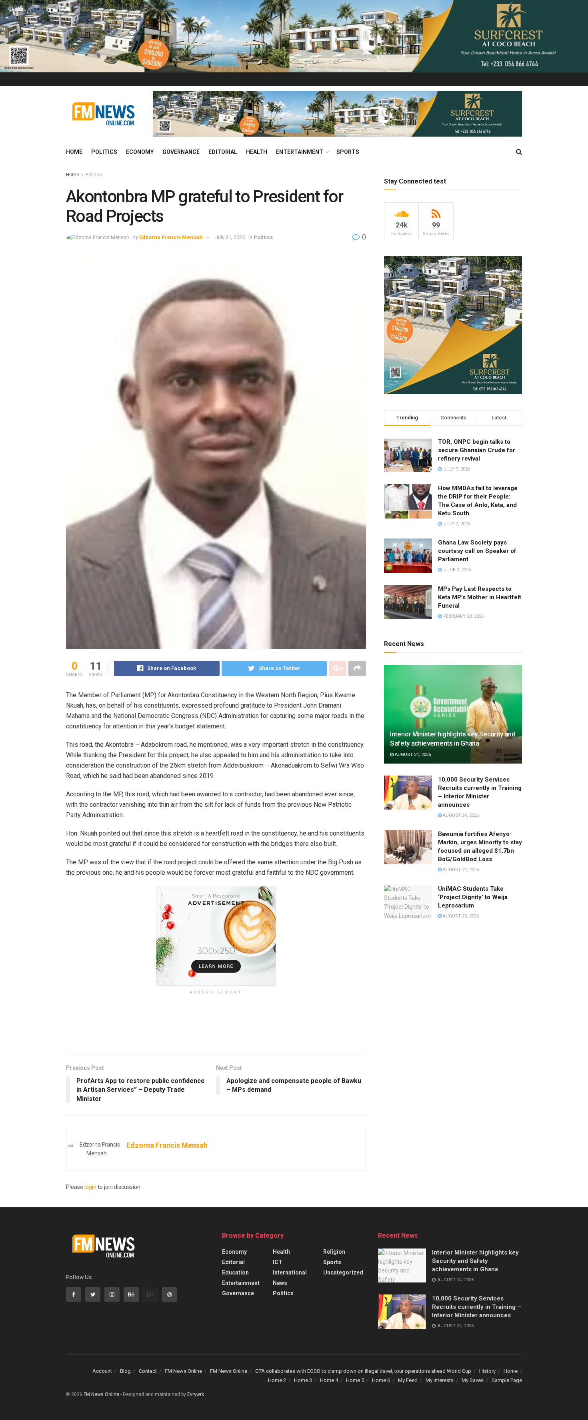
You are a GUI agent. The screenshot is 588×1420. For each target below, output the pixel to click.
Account (102, 1371)
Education (235, 1272)
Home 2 (277, 1380)
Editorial (222, 152)
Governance (181, 152)
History (487, 1371)
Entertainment (299, 152)
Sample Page (507, 1380)
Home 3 (303, 1380)
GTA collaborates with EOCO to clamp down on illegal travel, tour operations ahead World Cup (363, 1371)
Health (256, 152)
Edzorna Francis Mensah (170, 237)
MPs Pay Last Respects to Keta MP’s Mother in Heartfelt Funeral (479, 597)
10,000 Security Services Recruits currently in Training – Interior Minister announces (476, 1307)
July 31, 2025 (230, 237)
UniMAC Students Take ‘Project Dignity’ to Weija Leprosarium (473, 897)
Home (74, 152)
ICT (277, 1262)
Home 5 (355, 1380)
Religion (334, 1251)
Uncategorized (343, 1272)
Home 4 (329, 1380)
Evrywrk (195, 1394)
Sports (347, 152)
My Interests (440, 1380)
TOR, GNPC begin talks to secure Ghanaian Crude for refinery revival (476, 450)
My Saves (473, 1380)
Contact (148, 1371)
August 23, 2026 (460, 916)
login (90, 1187)
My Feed (408, 1380)
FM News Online (183, 1371)
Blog (125, 1371)
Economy (140, 152)
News (280, 1283)
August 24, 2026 (412, 754)
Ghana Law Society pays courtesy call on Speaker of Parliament (477, 551)
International (290, 1272)
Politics (104, 152)
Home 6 (381, 1380)
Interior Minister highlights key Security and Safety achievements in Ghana (475, 1261)
